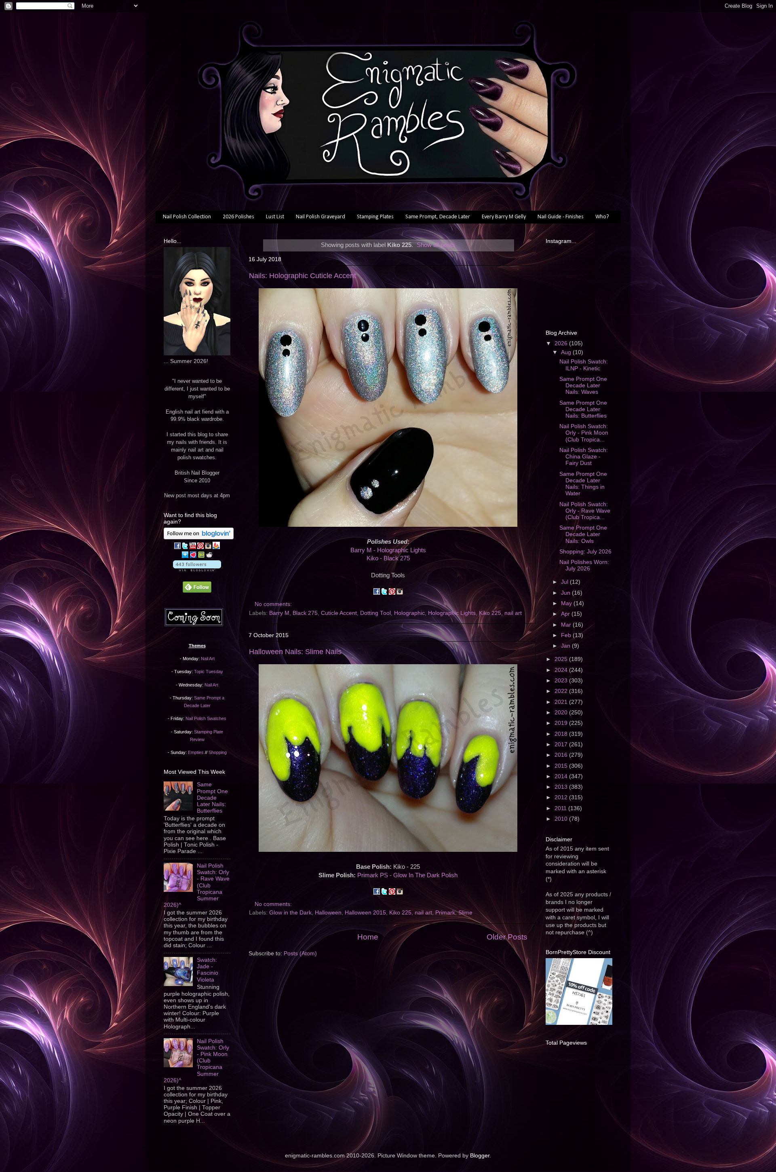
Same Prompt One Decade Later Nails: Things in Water (583, 484)
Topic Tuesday (208, 671)
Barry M (279, 613)
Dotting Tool (375, 613)
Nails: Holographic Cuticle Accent (302, 276)
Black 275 (305, 613)
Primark (445, 913)
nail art (513, 613)
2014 (562, 776)
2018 (562, 734)
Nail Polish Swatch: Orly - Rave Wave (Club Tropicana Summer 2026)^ (197, 885)
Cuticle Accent (339, 613)
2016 (562, 755)
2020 (562, 713)
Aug (567, 352)
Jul (565, 582)
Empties (196, 752)
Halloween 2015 (365, 913)
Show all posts (436, 245)
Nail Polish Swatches (206, 718)
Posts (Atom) (300, 953)
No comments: (274, 604)
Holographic (409, 613)
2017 (562, 744)
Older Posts (507, 937)
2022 (562, 691)
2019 (562, 723)
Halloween (328, 913)
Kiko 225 (490, 613)
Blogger (479, 1156)
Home (367, 937)
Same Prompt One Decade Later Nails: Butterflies (212, 797)
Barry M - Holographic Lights (388, 550)
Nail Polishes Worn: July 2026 (584, 565)
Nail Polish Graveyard (320, 217)
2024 (562, 670)
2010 (562, 819)
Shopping (218, 752)
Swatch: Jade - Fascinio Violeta (207, 970)
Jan (566, 646)
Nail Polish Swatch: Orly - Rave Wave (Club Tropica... (584, 510)
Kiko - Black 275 (388, 558)
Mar (567, 625)
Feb (567, 635)
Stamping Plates (375, 217)
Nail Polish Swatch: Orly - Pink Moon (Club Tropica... (583, 432)
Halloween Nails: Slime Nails (295, 652)
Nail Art (208, 658)
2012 (562, 797)
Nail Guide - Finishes (561, 217)
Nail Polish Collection (187, 217)
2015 (562, 766)
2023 (562, 681)
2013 (562, 787)
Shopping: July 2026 (585, 552)
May (567, 603)
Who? (602, 217)
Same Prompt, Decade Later (437, 217)
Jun (566, 593)
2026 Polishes (238, 217)
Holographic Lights (452, 613)
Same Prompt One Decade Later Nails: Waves (583, 385)
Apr (566, 614)
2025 (562, 659)
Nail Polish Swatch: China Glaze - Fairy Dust (583, 456)
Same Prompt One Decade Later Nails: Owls (583, 534)
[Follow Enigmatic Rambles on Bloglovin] (199, 537)
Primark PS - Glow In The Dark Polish (407, 875)
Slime (465, 913)
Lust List (275, 217)
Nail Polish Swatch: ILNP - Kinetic (583, 365)
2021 (562, 702)
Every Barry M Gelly (504, 217)
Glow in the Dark (290, 913)
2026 (562, 343)
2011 (561, 808)
